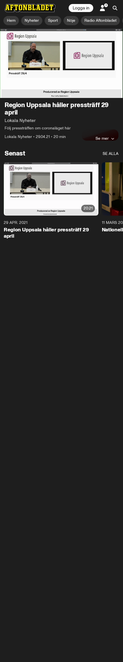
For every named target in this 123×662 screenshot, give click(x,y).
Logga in (81, 8)
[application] (61, 63)
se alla (110, 153)
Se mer (102, 138)
